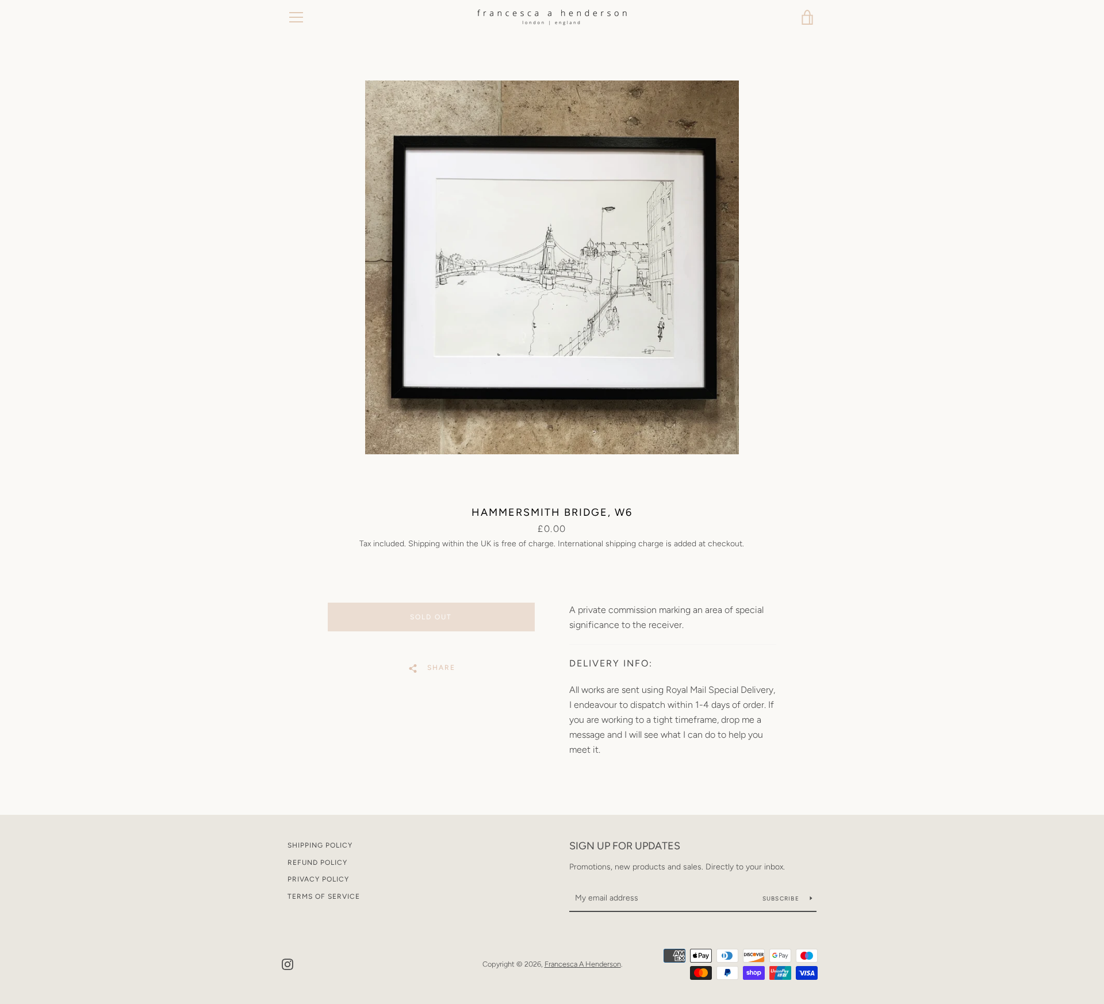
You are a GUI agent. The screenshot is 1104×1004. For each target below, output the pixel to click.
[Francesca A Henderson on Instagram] (287, 963)
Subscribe (782, 898)
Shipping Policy (320, 845)
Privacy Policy (318, 879)
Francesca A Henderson (583, 964)
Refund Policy (317, 863)
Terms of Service (324, 896)
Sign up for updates (624, 846)
